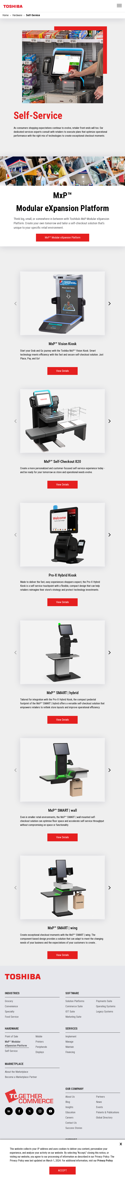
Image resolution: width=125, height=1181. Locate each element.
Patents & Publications (107, 1112)
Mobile (38, 1036)
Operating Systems (105, 1006)
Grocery (9, 1001)
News (99, 1101)
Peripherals (41, 1046)
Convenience (11, 1006)
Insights (69, 1107)
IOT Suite (70, 1011)
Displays (39, 1052)
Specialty (9, 1011)
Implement (70, 1036)
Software (72, 993)
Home (5, 15)
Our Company (74, 1088)
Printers (39, 1041)
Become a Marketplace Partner (21, 1077)
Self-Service (11, 1051)
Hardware (17, 15)
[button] (109, 304)
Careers (69, 1117)
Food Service (12, 1016)
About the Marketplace (16, 1071)
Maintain (69, 1046)
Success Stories (73, 1128)
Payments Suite (104, 1001)
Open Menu (119, 5)
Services (71, 1028)
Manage (69, 1041)
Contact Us (71, 1122)
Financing (70, 1052)
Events (99, 1107)
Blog (67, 1101)
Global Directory (104, 1117)
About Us (70, 1096)
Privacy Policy (105, 1160)
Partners (100, 1096)
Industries (12, 993)
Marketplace (14, 1064)
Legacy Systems (104, 1011)
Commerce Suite (74, 1006)
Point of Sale (11, 1036)
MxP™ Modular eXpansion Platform (62, 237)
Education (70, 1112)
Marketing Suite (73, 1016)
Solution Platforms (74, 1001)
